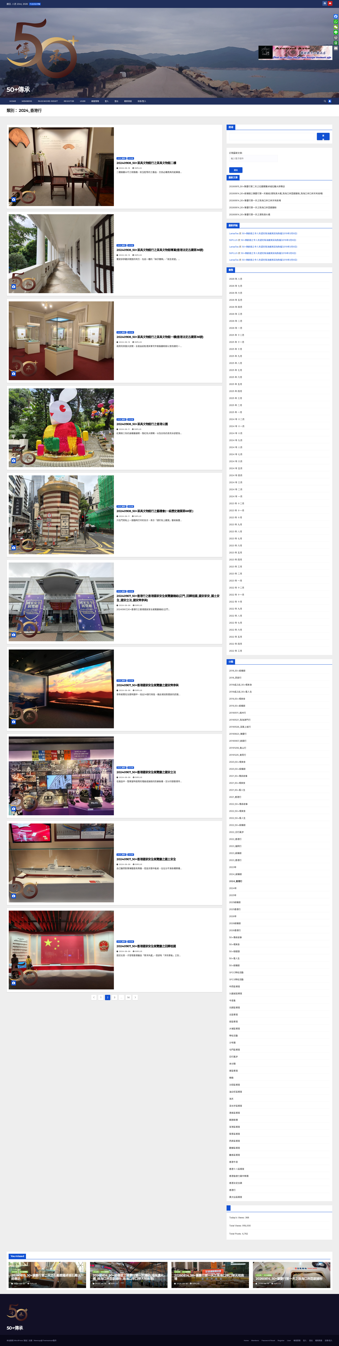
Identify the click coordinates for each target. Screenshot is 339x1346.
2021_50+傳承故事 (238, 776)
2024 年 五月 (235, 468)
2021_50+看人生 (237, 790)
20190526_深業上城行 (240, 727)
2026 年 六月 (235, 293)
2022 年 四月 (235, 643)
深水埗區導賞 (235, 1105)
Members (27, 101)
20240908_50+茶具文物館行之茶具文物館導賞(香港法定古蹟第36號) (160, 250)
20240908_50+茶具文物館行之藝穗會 (155, 511)
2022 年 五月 (235, 636)
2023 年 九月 (235, 524)
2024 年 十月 (235, 433)
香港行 (232, 1190)
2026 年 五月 (235, 300)
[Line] (335, 32)
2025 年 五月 (235, 384)
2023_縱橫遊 (235, 853)
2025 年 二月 (235, 405)
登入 (107, 101)
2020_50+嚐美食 (237, 762)
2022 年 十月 (235, 601)
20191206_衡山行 (237, 748)
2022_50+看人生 (237, 818)
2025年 (232, 895)
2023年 (232, 867)
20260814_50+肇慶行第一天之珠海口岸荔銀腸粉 (252, 207)
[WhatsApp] (335, 21)
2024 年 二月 (235, 489)
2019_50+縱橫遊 (237, 705)
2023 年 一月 (235, 580)
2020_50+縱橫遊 (237, 769)
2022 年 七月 (235, 622)
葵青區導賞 (234, 1134)
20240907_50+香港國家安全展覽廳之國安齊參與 (148, 685)
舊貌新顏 (233, 1120)
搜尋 (231, 127)
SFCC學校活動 (236, 972)
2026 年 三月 (235, 314)
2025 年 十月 (235, 349)
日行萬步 (233, 1056)
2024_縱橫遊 (235, 874)
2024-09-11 (124, 429)
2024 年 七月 (235, 454)
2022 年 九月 (235, 608)
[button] (325, 101)
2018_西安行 (235, 677)
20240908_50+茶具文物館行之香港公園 (142, 424)
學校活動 (233, 1035)
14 (128, 997)
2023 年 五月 (235, 552)
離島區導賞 (234, 1155)
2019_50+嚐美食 (237, 698)
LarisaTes (234, 233)
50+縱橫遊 (234, 965)
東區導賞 (233, 1070)
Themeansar (47, 1340)
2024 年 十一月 (236, 426)
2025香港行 (235, 909)
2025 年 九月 (235, 356)
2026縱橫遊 (235, 923)
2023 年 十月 (235, 517)
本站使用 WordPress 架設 (17, 1340)
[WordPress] (335, 37)
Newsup (37, 1340)
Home (13, 101)
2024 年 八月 (235, 447)
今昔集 (232, 1000)
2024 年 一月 (235, 496)
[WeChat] (335, 27)
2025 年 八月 (235, 363)
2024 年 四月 (235, 475)
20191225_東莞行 (237, 755)
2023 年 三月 (235, 566)
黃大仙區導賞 (235, 1197)
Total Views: (235, 1225)
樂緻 (231, 1077)
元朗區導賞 (234, 1007)
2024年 (130, 158)
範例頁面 (128, 101)
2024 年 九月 (235, 440)
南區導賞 (233, 1021)
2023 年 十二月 (236, 503)
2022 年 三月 (235, 650)
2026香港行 (235, 930)
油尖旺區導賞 (235, 1091)
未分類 (232, 1063)
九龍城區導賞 (235, 993)
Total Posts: (235, 1233)
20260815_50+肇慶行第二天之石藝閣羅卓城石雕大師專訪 (257, 186)
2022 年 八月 (235, 615)
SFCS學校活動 (236, 979)
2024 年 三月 (235, 482)
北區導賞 (233, 1014)
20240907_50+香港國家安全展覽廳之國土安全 (146, 859)
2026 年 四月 (235, 307)
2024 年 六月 (235, 461)
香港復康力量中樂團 (239, 1176)
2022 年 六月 (235, 629)
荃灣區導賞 (234, 1127)
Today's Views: (237, 1217)
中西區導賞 (234, 986)
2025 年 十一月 (236, 342)
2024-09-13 (125, 255)
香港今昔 (233, 1162)
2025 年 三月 (235, 398)
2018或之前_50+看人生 (240, 691)
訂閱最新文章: (235, 153)
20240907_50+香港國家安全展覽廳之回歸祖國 (146, 946)
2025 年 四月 (235, 391)
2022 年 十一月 (236, 594)
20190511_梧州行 (237, 712)
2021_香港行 (235, 797)
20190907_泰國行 (237, 741)
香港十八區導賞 (236, 1169)
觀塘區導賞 (234, 1148)
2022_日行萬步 (236, 832)
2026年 (233, 916)
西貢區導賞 (234, 1141)
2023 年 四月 (235, 559)
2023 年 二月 (235, 573)
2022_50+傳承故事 (238, 804)
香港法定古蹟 (235, 1183)
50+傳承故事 (235, 937)
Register (69, 101)
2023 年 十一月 (236, 510)
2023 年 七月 (235, 538)
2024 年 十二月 (236, 419)
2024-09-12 (125, 342)
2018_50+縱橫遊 (237, 670)
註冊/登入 (142, 101)
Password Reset (48, 101)
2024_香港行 (121, 158)
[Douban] (335, 43)
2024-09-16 (125, 168)
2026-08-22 (20, 1284)
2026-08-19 (101, 1284)
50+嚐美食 (234, 944)
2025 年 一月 (235, 412)
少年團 (232, 1042)
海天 (231, 1098)
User (83, 101)
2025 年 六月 (235, 377)
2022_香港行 (235, 839)
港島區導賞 (234, 1112)
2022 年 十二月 (236, 587)
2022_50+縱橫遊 (237, 825)
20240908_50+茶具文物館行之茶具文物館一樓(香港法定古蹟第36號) (160, 337)
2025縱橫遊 (235, 902)
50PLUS (138, 168)
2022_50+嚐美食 (237, 811)
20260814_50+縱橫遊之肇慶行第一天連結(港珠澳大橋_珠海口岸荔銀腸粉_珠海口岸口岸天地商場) (276, 193)
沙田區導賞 (234, 1084)
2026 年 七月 (235, 286)
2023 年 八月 (235, 531)
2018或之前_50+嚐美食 (240, 684)
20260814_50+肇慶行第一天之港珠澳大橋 (249, 214)
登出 (116, 101)
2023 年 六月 (235, 545)
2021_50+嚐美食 (237, 783)
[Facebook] (335, 16)
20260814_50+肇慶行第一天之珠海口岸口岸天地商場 (255, 200)
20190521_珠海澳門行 (240, 719)
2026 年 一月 (235, 328)
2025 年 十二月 (236, 335)
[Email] (335, 48)
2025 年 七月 (235, 370)
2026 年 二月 (235, 321)
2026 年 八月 (235, 279)
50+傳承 (18, 89)
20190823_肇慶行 (238, 734)
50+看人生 (234, 958)
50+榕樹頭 (234, 951)
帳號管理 (95, 101)
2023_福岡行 (235, 846)
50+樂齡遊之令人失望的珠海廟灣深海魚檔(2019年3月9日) (269, 233)
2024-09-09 (125, 605)
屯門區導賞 (234, 1049)
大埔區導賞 (234, 1028)
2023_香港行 (235, 860)
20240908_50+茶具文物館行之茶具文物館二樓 (146, 163)
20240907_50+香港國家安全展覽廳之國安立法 (146, 772)
